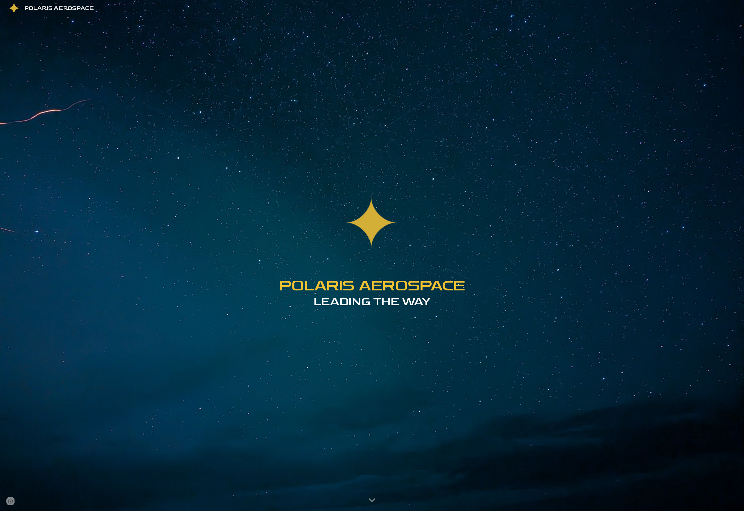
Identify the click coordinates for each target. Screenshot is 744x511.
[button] (372, 501)
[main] (372, 303)
